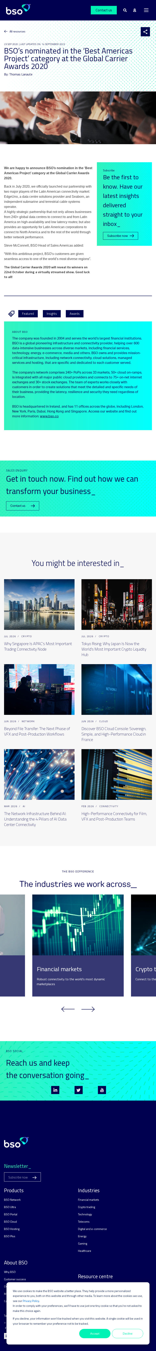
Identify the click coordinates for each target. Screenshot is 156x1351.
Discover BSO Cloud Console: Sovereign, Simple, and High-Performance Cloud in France (113, 734)
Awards (75, 313)
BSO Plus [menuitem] (9, 1236)
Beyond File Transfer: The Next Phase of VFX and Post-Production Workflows (37, 731)
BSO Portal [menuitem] (10, 1214)
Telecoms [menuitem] (84, 1221)
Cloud (103, 721)
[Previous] (68, 1009)
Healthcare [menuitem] (84, 1251)
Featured (28, 313)
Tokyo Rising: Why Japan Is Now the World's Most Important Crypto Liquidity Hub (113, 649)
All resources (17, 31)
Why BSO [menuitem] (10, 1272)
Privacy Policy (31, 1301)
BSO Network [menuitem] (12, 1199)
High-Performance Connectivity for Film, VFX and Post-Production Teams (114, 816)
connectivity (108, 806)
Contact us (104, 10)
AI (24, 806)
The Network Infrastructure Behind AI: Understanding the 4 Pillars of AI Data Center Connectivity (35, 819)
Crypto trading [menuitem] (86, 1207)
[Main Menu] (146, 10)
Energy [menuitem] (82, 1236)
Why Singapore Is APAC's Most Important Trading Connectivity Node (38, 646)
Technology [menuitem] (85, 1214)
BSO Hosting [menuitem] (12, 1229)
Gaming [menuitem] (82, 1243)
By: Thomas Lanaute (18, 74)
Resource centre (95, 1276)
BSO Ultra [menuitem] (10, 1207)
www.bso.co (49, 416)
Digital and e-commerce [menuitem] (92, 1229)
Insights (52, 313)
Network (28, 721)
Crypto (26, 636)
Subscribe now (117, 235)
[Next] (88, 1009)
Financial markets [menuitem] (88, 1199)
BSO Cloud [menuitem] (10, 1221)
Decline (127, 1333)
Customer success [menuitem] (15, 1279)
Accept (95, 1333)
